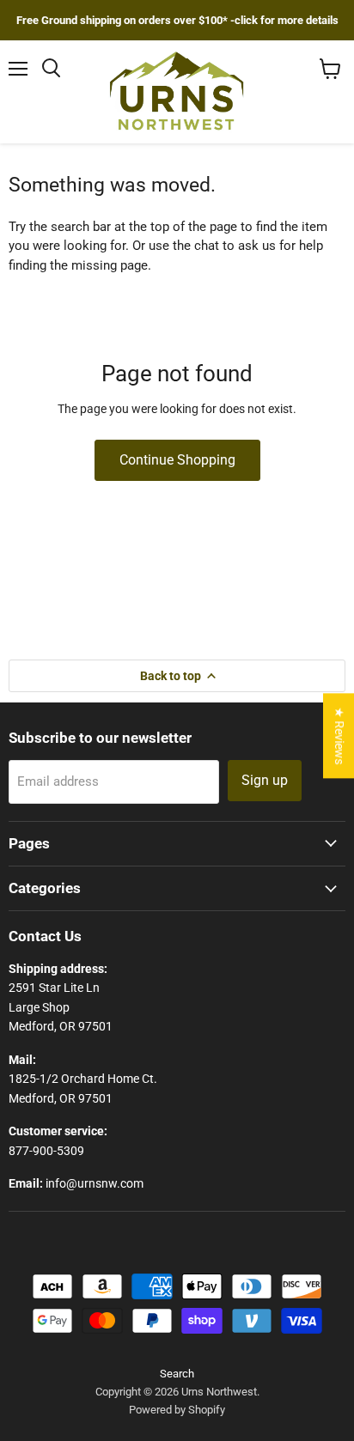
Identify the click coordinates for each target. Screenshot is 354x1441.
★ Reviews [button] (339, 735)
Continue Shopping (177, 460)
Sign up (264, 780)
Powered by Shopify (177, 1409)
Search (177, 1373)
